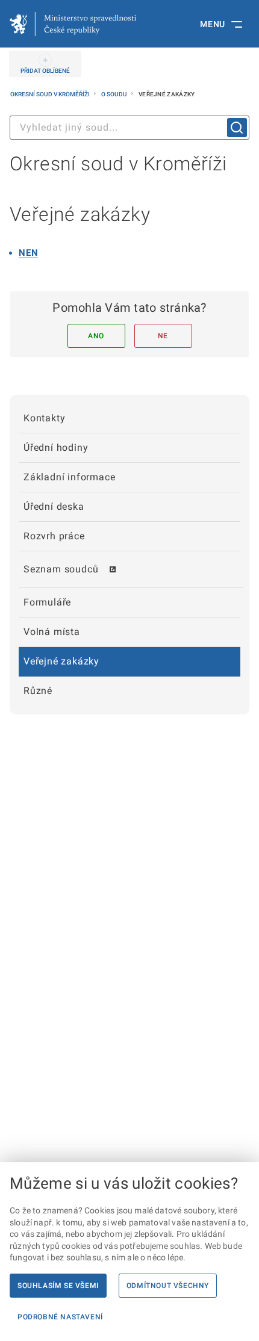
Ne (163, 336)
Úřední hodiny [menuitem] (55, 447)
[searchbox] (129, 128)
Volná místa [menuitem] (51, 631)
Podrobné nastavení (60, 1317)
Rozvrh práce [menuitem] (54, 536)
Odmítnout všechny (167, 1285)
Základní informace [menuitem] (69, 477)
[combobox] (129, 128)
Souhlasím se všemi (58, 1285)
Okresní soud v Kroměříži (50, 94)
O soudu (114, 94)
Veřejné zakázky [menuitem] (61, 661)
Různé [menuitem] (37, 690)
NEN (28, 252)
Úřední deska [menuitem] (53, 506)
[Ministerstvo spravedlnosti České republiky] (73, 24)
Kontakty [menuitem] (44, 418)
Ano (96, 336)
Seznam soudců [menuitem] (60, 569)
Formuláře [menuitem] (47, 602)
